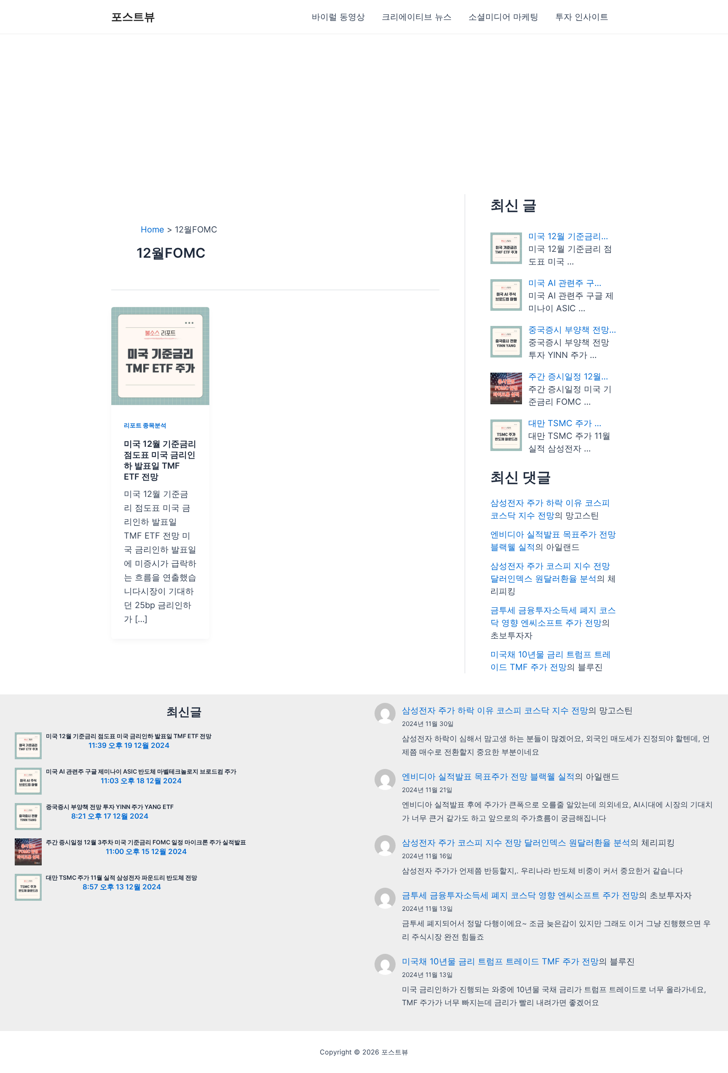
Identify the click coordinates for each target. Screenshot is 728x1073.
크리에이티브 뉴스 (417, 17)
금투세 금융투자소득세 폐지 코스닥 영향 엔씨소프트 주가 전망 (520, 895)
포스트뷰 (133, 16)
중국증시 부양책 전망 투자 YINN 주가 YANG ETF (110, 806)
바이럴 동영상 (338, 17)
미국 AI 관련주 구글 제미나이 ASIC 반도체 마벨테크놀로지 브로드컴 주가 (141, 771)
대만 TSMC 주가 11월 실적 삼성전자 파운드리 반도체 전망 (121, 877)
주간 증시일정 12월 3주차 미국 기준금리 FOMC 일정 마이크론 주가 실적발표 (146, 842)
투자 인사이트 (581, 17)
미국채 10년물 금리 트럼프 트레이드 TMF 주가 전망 (500, 961)
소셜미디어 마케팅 (503, 17)
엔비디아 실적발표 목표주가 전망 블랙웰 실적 (488, 776)
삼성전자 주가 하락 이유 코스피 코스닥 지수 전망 (495, 710)
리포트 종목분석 (145, 425)
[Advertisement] (364, 97)
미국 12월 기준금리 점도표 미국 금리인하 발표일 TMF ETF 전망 (128, 735)
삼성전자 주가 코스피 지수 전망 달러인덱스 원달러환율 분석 (516, 843)
